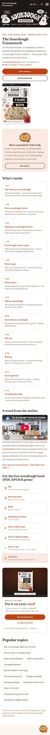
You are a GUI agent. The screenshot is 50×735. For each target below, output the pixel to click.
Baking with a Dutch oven (33, 682)
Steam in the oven (11, 688)
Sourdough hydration (12, 664)
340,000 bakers (9, 449)
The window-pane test (13, 676)
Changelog (33, 710)
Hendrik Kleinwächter (12, 62)
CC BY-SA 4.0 (25, 710)
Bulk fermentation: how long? (16, 670)
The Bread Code (25, 445)
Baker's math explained (13, 658)
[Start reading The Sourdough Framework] (16, 103)
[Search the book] (41, 4)
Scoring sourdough (11, 682)
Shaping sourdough (34, 676)
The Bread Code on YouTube (33, 713)
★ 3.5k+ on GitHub (24, 65)
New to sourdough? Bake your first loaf (19, 647)
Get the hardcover (25, 78)
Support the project (8, 716)
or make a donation (25, 623)
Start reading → (25, 71)
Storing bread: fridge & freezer (16, 700)
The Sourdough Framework (9, 4)
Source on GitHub (17, 713)
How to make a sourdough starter (17, 653)
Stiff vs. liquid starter (35, 658)
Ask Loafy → (25, 166)
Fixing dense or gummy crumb (16, 694)
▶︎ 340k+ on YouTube (9, 65)
